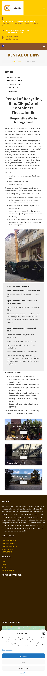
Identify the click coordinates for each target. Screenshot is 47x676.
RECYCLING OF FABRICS (14, 81)
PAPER (4, 564)
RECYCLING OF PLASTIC (14, 77)
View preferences (23, 668)
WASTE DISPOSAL (13, 88)
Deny (23, 662)
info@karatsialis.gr (11, 39)
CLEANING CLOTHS (8, 570)
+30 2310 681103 (11, 37)
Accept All (23, 656)
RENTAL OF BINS (12, 91)
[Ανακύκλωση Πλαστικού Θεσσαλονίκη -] (12, 7)
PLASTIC (4, 561)
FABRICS (4, 567)
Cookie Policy (23, 673)
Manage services (7, 650)
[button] (44, 633)
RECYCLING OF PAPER (14, 84)
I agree (23, 433)
